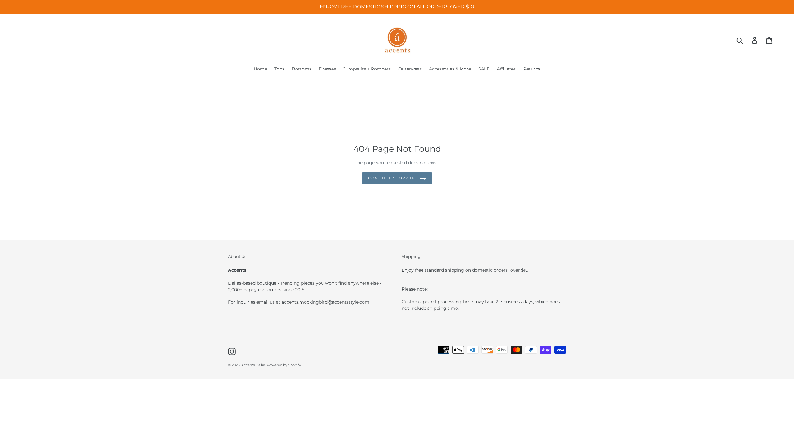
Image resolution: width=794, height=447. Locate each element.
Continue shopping (392, 178)
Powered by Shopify (284, 365)
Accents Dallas (253, 365)
